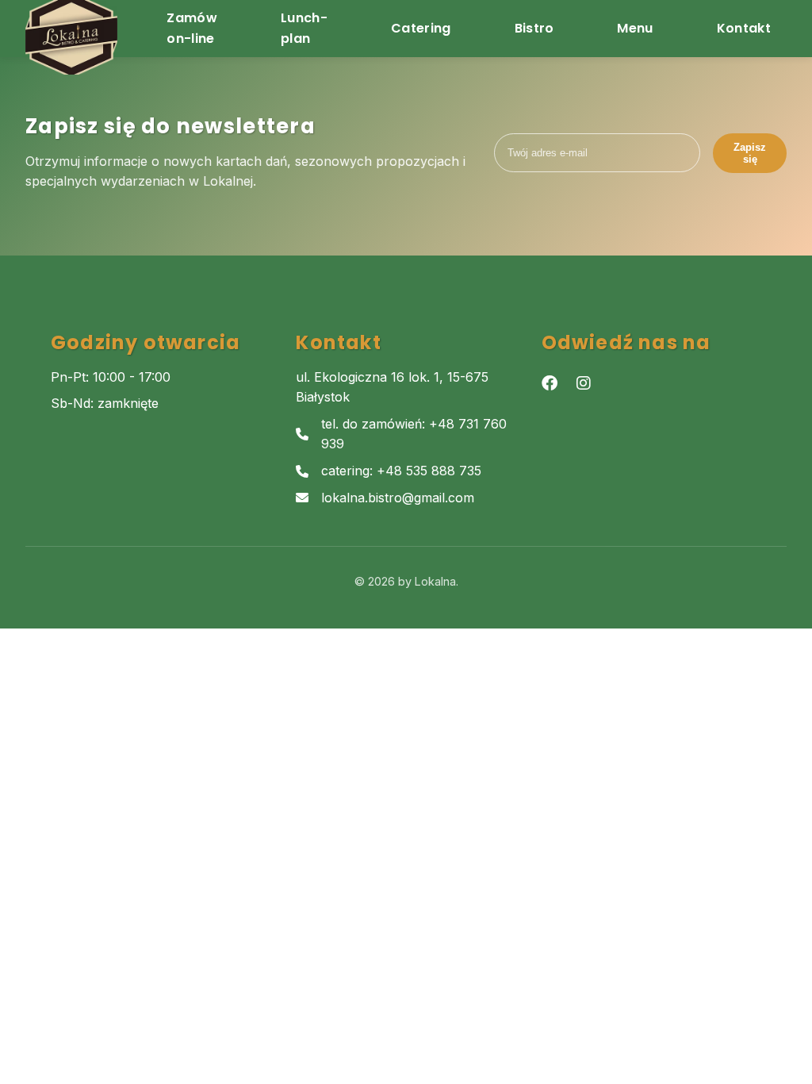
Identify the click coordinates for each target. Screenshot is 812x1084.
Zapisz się (749, 153)
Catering (421, 28)
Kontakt (744, 28)
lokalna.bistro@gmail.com (397, 497)
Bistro (534, 28)
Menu (635, 28)
